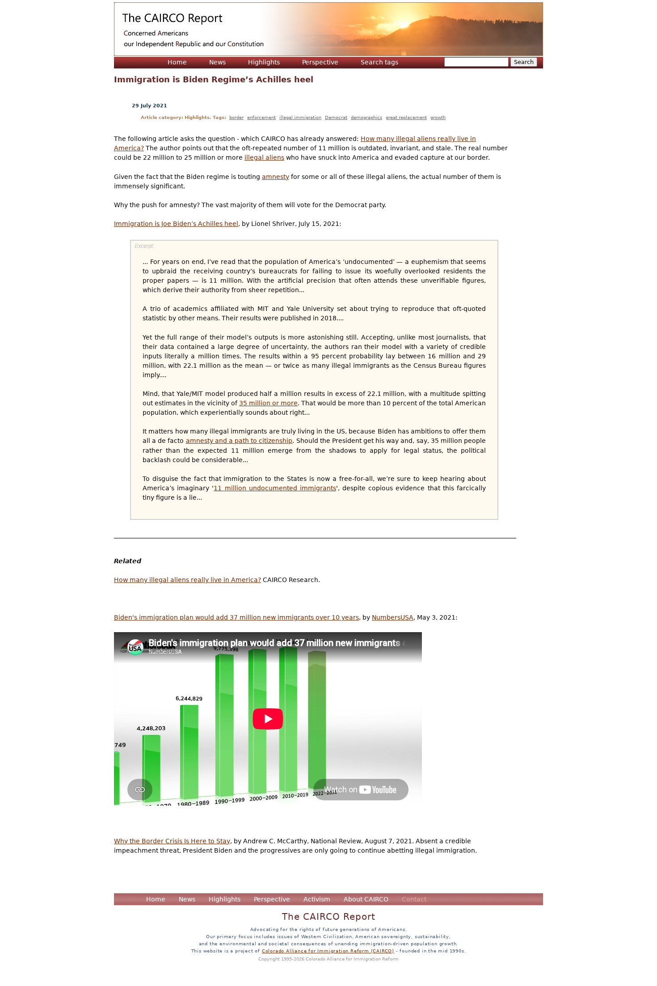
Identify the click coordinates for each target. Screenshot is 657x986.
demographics (366, 117)
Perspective (320, 62)
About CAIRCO (366, 899)
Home (177, 62)
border (236, 117)
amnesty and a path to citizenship (239, 440)
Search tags (379, 62)
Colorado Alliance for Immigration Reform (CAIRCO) (328, 950)
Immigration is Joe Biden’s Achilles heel (176, 223)
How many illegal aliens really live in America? (187, 579)
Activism (316, 899)
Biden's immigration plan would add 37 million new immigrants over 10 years (236, 617)
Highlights (264, 62)
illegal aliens (264, 157)
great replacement (406, 117)
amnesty (275, 176)
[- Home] (328, 29)
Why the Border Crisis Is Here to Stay (172, 841)
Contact (414, 899)
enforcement (261, 117)
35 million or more (268, 403)
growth (438, 117)
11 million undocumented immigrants (275, 488)
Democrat (336, 117)
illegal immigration (300, 117)
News (217, 62)
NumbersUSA (392, 617)
